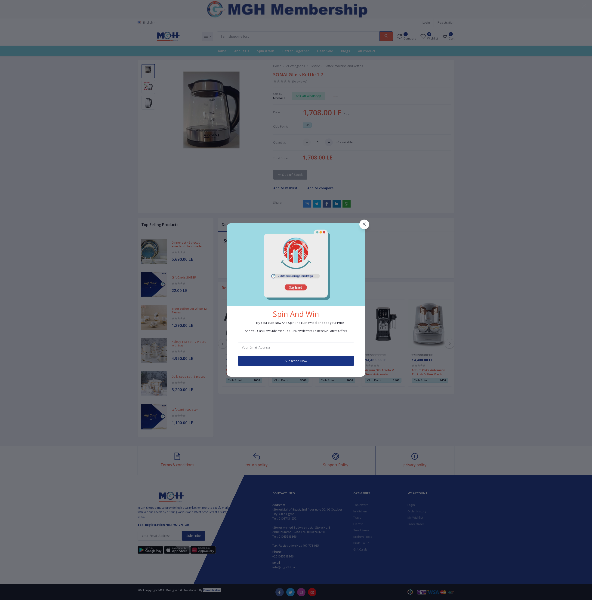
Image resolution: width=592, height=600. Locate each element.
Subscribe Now (296, 361)
